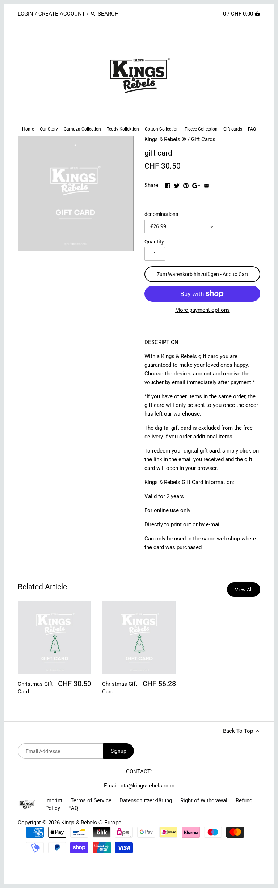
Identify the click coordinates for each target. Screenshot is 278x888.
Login (26, 13)
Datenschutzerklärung (145, 800)
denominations (161, 214)
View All (243, 589)
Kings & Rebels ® (165, 139)
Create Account (61, 13)
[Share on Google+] (197, 184)
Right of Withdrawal (203, 800)
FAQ (73, 808)
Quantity (154, 242)
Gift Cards (203, 139)
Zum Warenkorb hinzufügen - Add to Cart (202, 274)
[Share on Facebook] (168, 184)
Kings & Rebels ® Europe (91, 822)
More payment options (202, 310)
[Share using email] (206, 184)
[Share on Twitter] (177, 184)
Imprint (53, 800)
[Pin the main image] (186, 184)
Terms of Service (91, 800)
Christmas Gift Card (35, 688)
